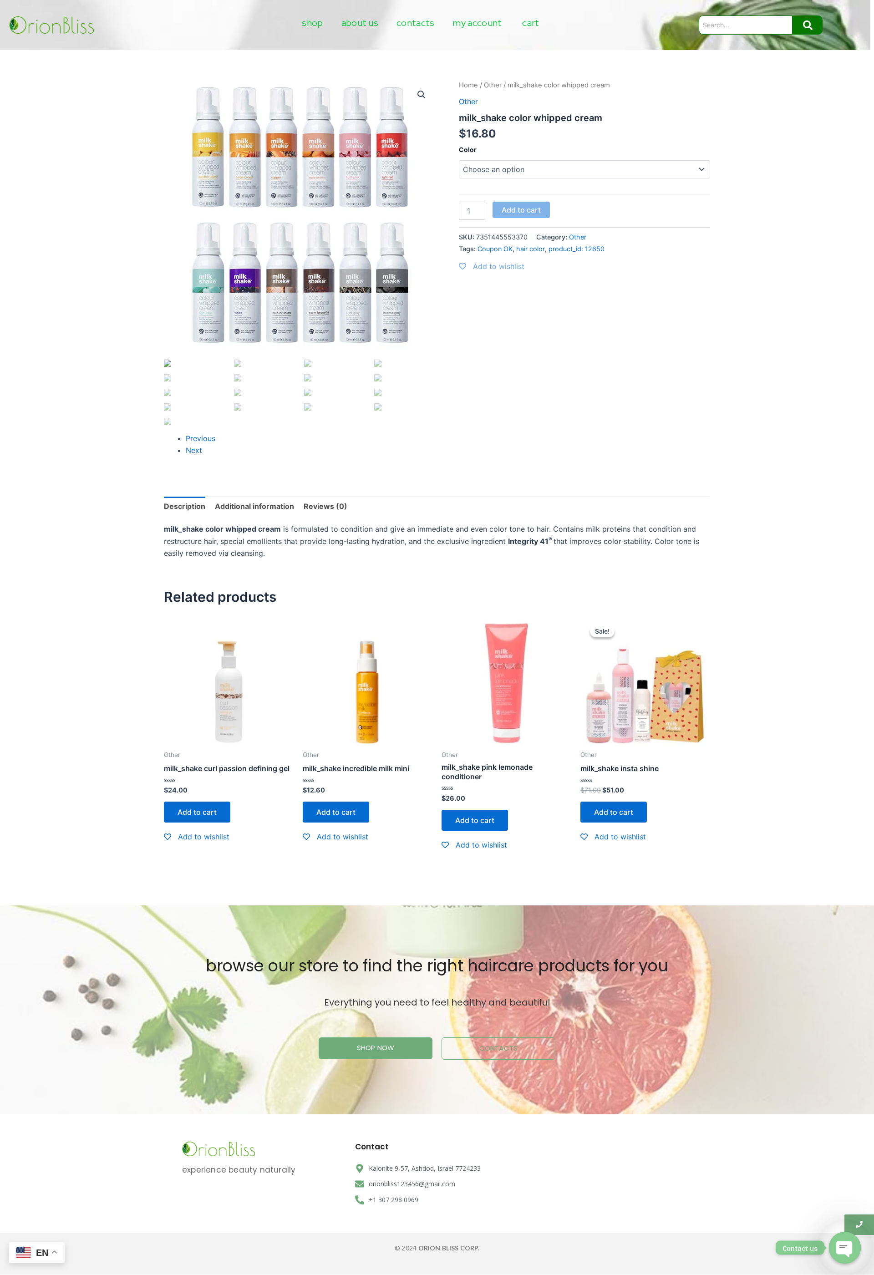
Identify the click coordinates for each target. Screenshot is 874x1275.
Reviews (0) (325, 506)
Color (468, 149)
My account (477, 23)
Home (468, 85)
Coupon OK (495, 249)
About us (359, 23)
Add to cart (521, 209)
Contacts (415, 23)
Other (493, 85)
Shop (312, 23)
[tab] (184, 506)
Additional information (254, 506)
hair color (530, 249)
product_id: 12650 (577, 249)
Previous (200, 438)
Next (194, 450)
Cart (530, 23)
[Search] (808, 25)
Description (184, 506)
